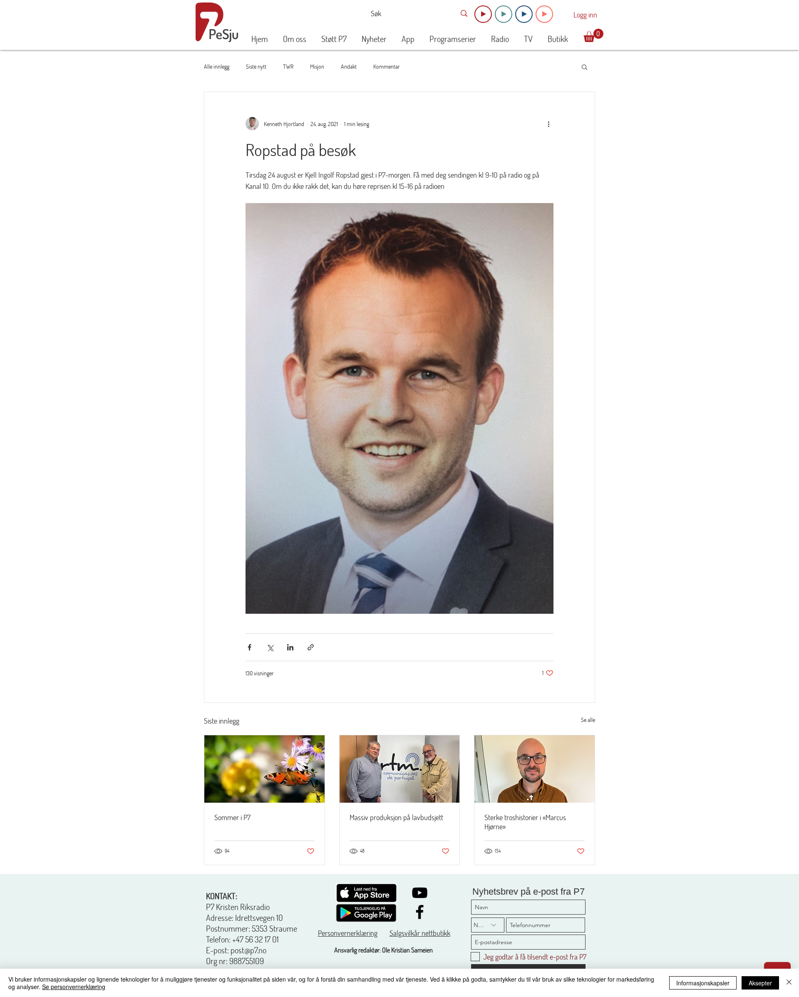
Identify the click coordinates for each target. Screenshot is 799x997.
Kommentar (386, 66)
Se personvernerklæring (73, 986)
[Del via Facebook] (249, 647)
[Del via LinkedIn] (290, 647)
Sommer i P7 (232, 817)
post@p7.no (248, 950)
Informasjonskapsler (703, 983)
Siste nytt (256, 66)
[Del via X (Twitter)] (270, 647)
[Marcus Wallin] (534, 769)
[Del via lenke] (311, 647)
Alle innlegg (216, 66)
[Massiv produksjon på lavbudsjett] (400, 769)
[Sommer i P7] (264, 769)
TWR (288, 66)
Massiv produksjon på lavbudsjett (396, 817)
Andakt (349, 66)
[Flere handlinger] (548, 124)
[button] (593, 35)
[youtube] (419, 892)
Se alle (588, 719)
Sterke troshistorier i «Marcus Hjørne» (525, 822)
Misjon (317, 66)
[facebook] (419, 912)
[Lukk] (789, 982)
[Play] (483, 14)
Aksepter (760, 983)
